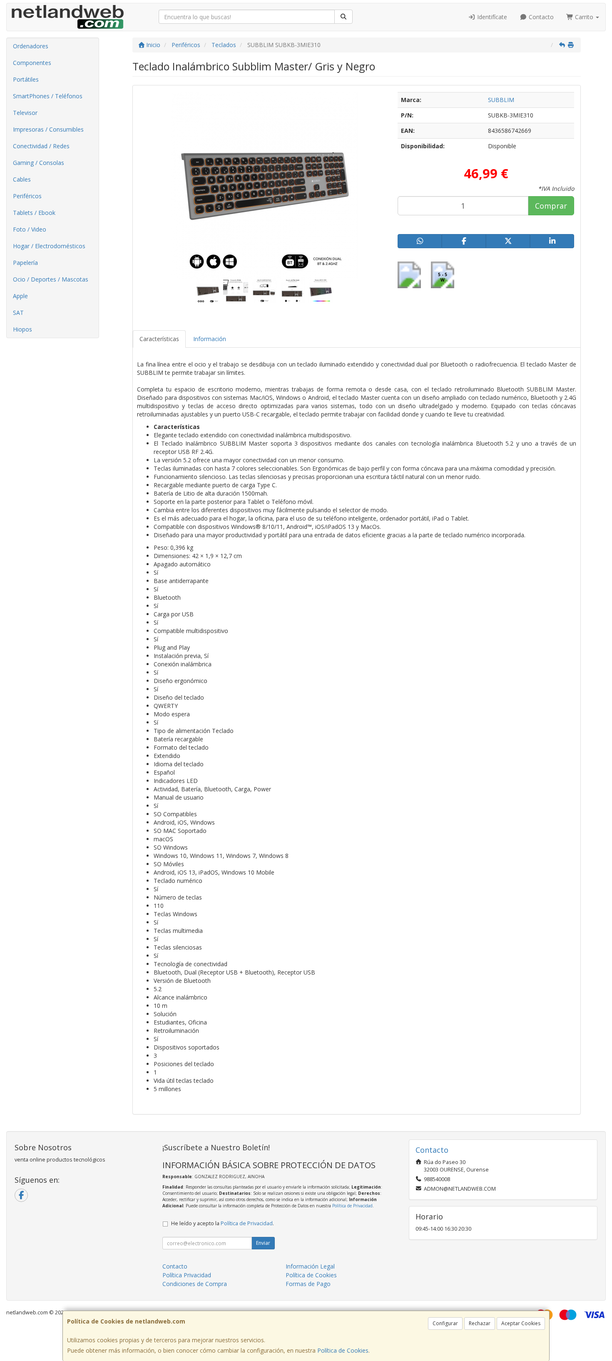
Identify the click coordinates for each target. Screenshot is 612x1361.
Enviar (263, 1242)
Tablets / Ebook (34, 213)
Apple (20, 296)
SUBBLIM (501, 100)
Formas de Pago (308, 1284)
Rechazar (479, 1323)
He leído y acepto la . (222, 1223)
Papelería (25, 263)
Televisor (25, 113)
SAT (18, 313)
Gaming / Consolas (38, 163)
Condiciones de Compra (194, 1284)
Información (209, 339)
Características (159, 339)
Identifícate (491, 17)
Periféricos (27, 196)
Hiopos (22, 329)
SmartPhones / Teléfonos (47, 96)
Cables (22, 179)
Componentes (32, 63)
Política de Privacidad (352, 1206)
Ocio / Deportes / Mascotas (50, 279)
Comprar (551, 206)
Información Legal (310, 1266)
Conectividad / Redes (41, 146)
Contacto (540, 17)
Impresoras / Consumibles (48, 129)
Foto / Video (29, 229)
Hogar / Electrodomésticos (49, 246)
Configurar (445, 1323)
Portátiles (26, 79)
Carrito (584, 17)
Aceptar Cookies (520, 1323)
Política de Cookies (342, 1350)
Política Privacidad (186, 1275)
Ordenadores (30, 46)
